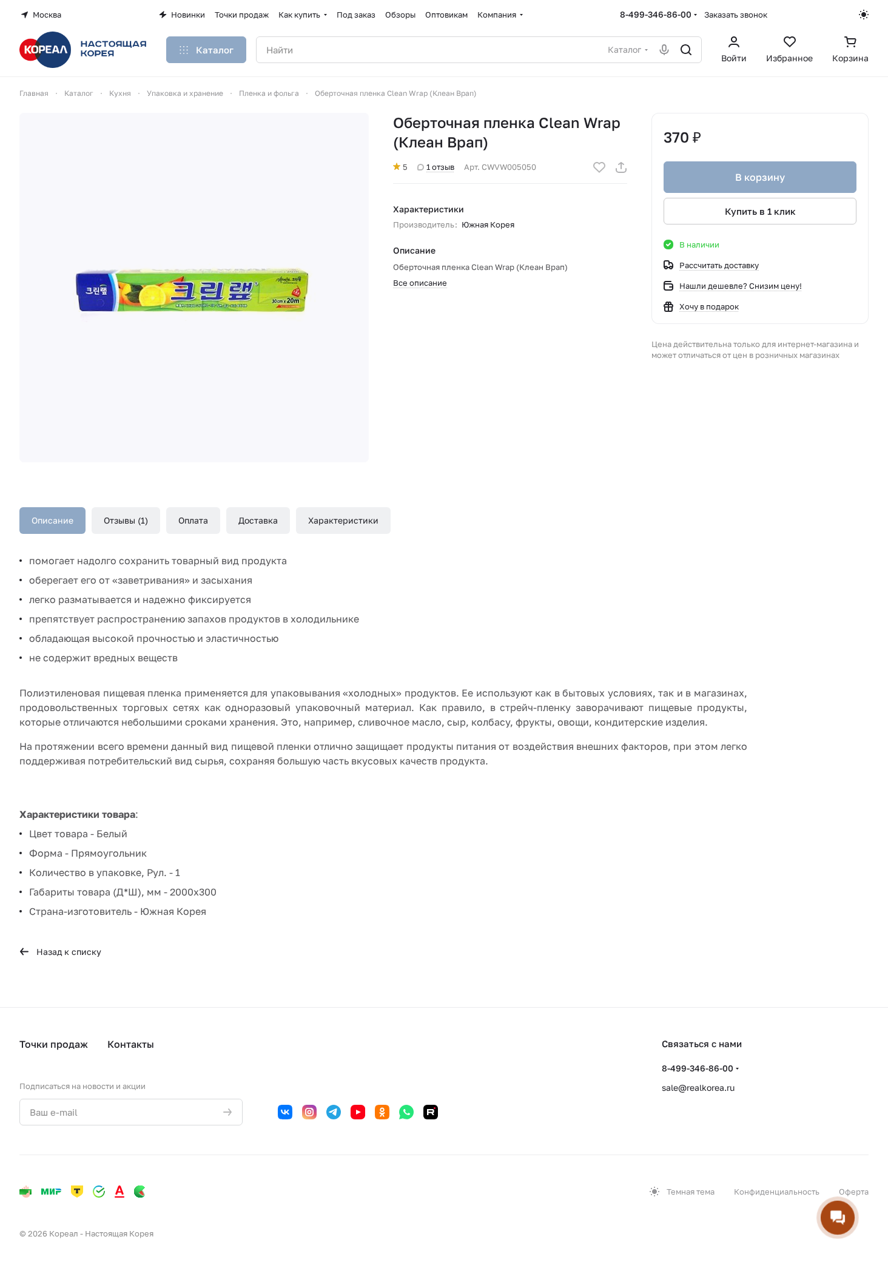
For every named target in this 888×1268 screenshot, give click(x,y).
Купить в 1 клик (760, 211)
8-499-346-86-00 (655, 14)
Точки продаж (53, 1044)
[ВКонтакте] (285, 1112)
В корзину (760, 177)
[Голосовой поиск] (664, 50)
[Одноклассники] (382, 1112)
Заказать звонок (735, 14)
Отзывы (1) (126, 520)
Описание (52, 520)
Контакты (130, 1044)
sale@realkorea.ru (698, 1087)
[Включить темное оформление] (864, 14)
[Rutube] (430, 1112)
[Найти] (686, 49)
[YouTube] (358, 1112)
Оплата (193, 520)
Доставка (258, 520)
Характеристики (343, 520)
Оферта (854, 1191)
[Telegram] (333, 1112)
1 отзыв (440, 167)
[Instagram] (309, 1112)
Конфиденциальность (776, 1191)
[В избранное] (599, 167)
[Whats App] (406, 1112)
